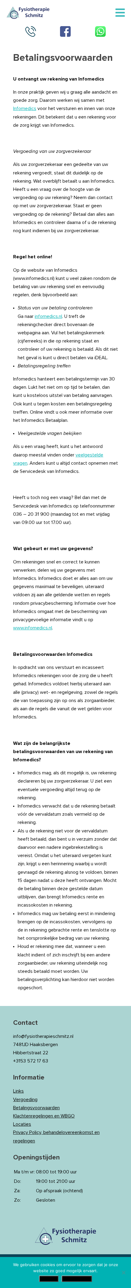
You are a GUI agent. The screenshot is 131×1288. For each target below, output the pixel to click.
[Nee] (123, 1272)
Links (18, 1091)
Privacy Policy (77, 1278)
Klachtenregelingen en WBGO (44, 1116)
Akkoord (48, 1278)
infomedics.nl (48, 316)
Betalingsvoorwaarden (36, 1107)
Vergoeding (25, 1099)
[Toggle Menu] (120, 13)
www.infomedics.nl (32, 627)
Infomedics (24, 108)
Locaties (22, 1124)
